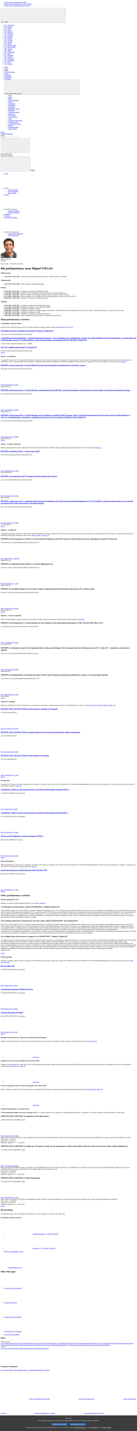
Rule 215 (99, 447)
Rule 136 (100, 705)
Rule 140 (10, 1066)
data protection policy (80, 1427)
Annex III (6, 962)
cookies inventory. (107, 1427)
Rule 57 (39, 535)
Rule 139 (106, 705)
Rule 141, (16, 1066)
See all (3, 352)
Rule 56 (34, 535)
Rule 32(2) (93, 1041)
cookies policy (93, 1427)
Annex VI (46, 535)
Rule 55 (124, 361)
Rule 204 (62, 327)
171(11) (70, 327)
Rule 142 (18, 786)
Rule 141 (93, 1089)
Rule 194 (42, 903)
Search (3, 135)
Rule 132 (94, 705)
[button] (70, 182)
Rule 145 (34, 866)
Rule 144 (112, 705)
